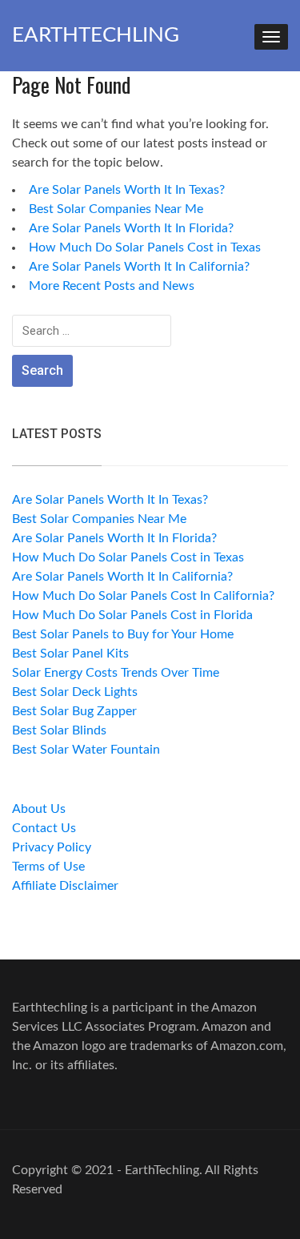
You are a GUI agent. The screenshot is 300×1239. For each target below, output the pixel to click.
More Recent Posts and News (111, 286)
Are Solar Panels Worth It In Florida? (131, 228)
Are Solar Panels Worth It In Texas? (127, 189)
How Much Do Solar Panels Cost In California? (143, 595)
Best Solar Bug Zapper (74, 711)
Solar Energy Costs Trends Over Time (115, 672)
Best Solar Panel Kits (70, 653)
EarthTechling (95, 35)
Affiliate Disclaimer (65, 885)
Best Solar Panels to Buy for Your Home (123, 634)
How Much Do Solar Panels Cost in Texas (145, 247)
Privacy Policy (51, 847)
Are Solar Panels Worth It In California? (139, 266)
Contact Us (44, 828)
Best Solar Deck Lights (75, 692)
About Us (39, 809)
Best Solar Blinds (59, 730)
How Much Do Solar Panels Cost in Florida (132, 615)
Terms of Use (48, 866)
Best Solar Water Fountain (86, 749)
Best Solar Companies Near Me (116, 209)
